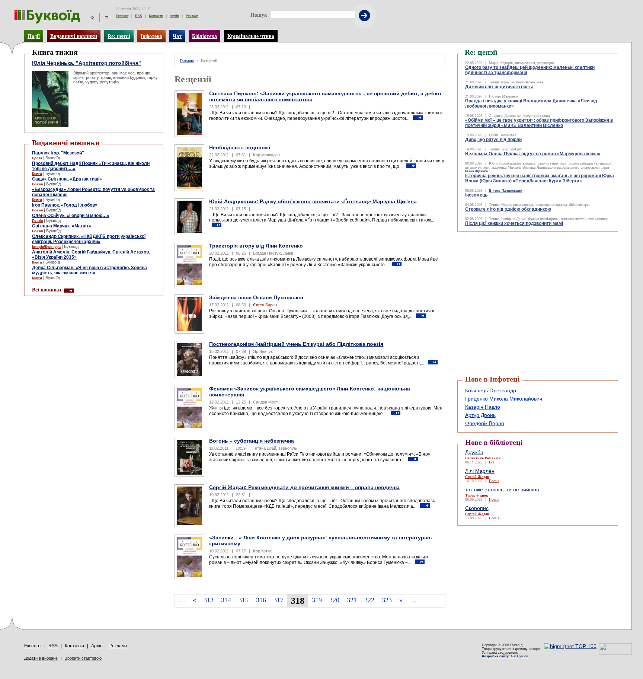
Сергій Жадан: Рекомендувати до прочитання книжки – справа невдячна (304, 487)
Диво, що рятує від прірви (493, 139)
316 (261, 600)
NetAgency (505, 656)
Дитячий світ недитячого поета (499, 86)
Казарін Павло (482, 407)
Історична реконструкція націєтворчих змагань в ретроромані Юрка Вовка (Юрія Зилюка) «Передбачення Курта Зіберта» (539, 178)
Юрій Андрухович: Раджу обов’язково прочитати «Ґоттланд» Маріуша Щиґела (313, 201)
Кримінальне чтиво (250, 36)
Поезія (37, 184)
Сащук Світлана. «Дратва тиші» (67, 179)
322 (369, 600)
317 (278, 600)
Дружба (474, 452)
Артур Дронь (480, 415)
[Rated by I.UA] (615, 653)
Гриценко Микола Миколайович (503, 399)
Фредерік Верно (484, 423)
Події (34, 36)
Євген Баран (265, 305)
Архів (174, 16)
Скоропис (477, 508)
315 (244, 600)
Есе (491, 462)
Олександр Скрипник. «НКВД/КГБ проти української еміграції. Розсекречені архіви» (88, 239)
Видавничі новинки (73, 36)
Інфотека (151, 36)
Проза (37, 158)
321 (352, 600)
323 (387, 600)
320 (334, 600)
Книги (37, 174)
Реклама (192, 16)
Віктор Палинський (505, 190)
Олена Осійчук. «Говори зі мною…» (70, 215)
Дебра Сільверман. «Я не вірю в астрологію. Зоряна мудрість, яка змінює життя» (89, 270)
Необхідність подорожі (239, 147)
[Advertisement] (502, 250)
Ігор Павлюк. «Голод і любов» (64, 205)
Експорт (122, 16)
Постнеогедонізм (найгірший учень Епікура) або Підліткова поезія (296, 344)
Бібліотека (204, 36)
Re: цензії (119, 36)
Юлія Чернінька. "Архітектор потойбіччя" (86, 63)
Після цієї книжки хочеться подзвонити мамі (514, 223)
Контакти (156, 16)
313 (209, 600)
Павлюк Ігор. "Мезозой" (58, 153)
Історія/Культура (46, 247)
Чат (177, 36)
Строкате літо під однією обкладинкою (508, 209)
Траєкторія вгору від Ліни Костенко (256, 246)
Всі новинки (46, 290)
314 (226, 600)
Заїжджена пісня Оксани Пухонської (256, 297)
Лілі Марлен (480, 471)
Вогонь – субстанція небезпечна (251, 441)
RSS (138, 16)
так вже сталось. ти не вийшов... (504, 489)
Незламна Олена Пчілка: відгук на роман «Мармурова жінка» (533, 153)
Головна (187, 61)
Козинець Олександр (490, 390)
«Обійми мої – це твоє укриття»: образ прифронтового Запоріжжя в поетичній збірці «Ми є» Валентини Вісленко (539, 123)
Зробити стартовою (83, 658)
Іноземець (476, 195)
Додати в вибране (41, 658)
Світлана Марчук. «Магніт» (61, 226)
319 (317, 600)
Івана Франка (476, 171)
